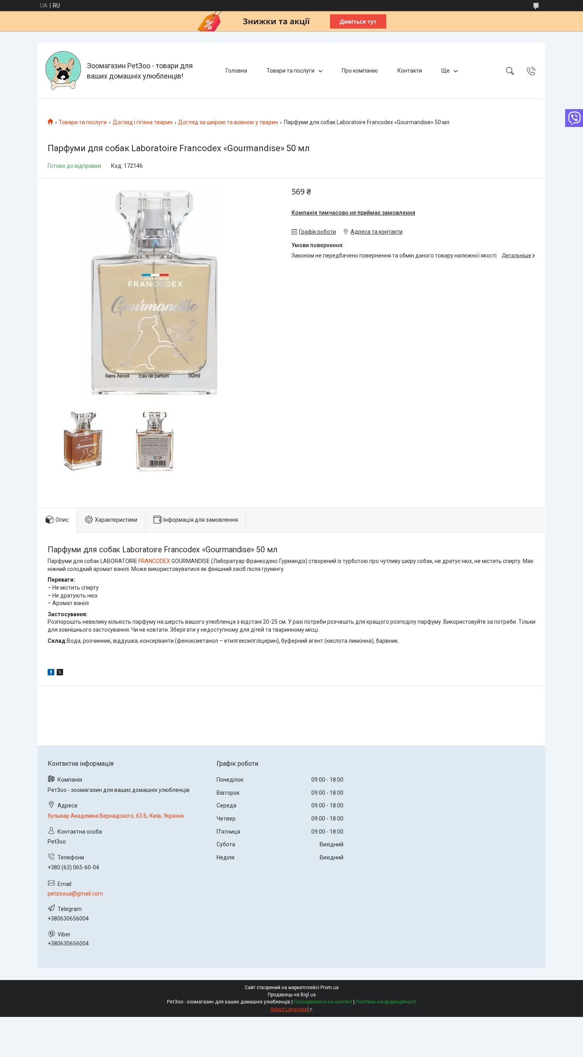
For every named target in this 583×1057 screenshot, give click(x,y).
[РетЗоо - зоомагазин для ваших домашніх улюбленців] (63, 70)
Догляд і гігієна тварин (143, 122)
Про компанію (360, 70)
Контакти (409, 70)
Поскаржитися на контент (323, 1002)
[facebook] (51, 673)
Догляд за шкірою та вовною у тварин (228, 122)
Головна (236, 70)
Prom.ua (329, 987)
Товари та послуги (291, 70)
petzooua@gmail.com (75, 893)
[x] (60, 673)
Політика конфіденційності (386, 1002)
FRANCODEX (154, 561)
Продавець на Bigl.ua (292, 994)
